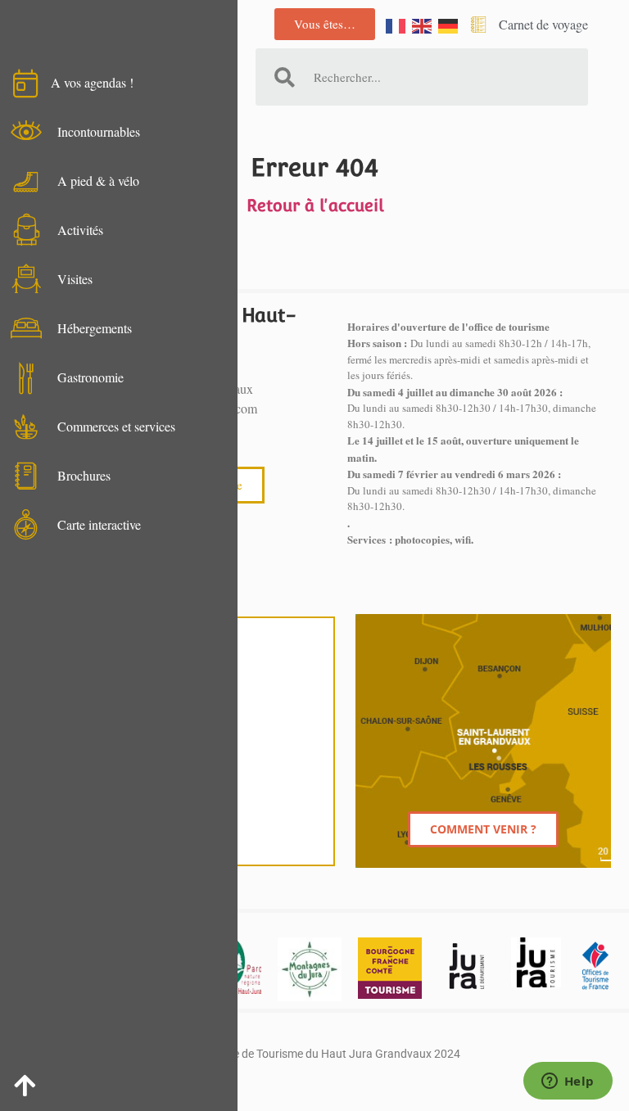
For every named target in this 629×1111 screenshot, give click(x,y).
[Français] (396, 24)
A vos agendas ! (92, 82)
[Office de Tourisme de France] (595, 965)
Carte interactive (99, 524)
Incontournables (98, 131)
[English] (422, 24)
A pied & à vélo (98, 180)
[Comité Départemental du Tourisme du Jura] (536, 962)
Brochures (84, 475)
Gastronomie (90, 377)
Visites (75, 278)
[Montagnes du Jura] (310, 969)
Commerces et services (116, 426)
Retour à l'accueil (315, 205)
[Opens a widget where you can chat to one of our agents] (568, 1082)
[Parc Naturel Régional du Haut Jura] (237, 965)
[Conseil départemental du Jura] (466, 965)
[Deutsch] (448, 24)
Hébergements (94, 327)
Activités (80, 229)
